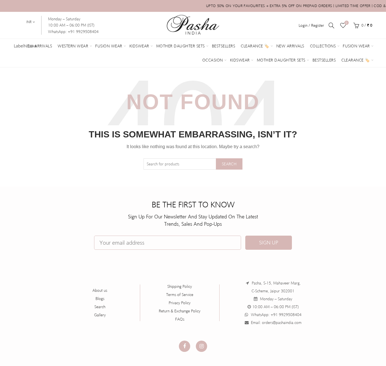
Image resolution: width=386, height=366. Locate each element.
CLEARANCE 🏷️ (355, 60)
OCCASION (212, 60)
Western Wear (73, 46)
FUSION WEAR (356, 46)
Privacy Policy (179, 303)
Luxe (32, 46)
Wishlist (346, 22)
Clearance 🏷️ (255, 46)
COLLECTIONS (323, 46)
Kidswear (139, 46)
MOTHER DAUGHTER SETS (281, 60)
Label (19, 46)
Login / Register (311, 25)
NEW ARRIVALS (290, 46)
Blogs (100, 298)
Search (229, 164)
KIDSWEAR (240, 60)
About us (99, 290)
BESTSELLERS (324, 60)
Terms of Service (179, 294)
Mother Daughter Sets (180, 46)
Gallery (100, 315)
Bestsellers (223, 46)
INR (29, 22)
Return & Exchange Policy (179, 311)
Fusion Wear (108, 46)
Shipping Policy (179, 286)
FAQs (179, 319)
